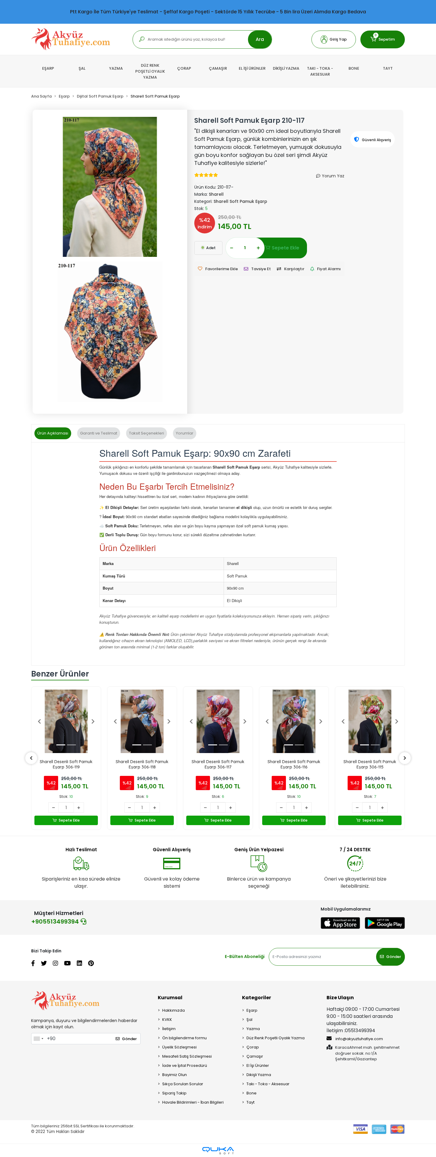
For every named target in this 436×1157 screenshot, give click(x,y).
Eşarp (251, 1010)
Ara (260, 39)
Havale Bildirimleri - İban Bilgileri (193, 1102)
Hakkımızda (173, 1010)
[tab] (52, 433)
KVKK (167, 1019)
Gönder (393, 956)
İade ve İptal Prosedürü (184, 1065)
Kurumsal (170, 997)
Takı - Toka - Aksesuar (267, 1084)
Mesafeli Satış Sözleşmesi (187, 1056)
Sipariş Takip (174, 1093)
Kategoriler (256, 997)
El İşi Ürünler (257, 1065)
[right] (405, 758)
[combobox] (38, 1038)
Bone (251, 1093)
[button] (333, 39)
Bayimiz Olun (174, 1075)
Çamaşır (254, 1056)
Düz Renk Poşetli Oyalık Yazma (275, 1038)
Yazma (253, 1029)
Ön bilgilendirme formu (184, 1038)
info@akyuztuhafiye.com (359, 1039)
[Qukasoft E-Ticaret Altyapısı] (218, 1150)
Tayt (250, 1102)
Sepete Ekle (285, 247)
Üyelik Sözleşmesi (179, 1047)
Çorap (252, 1047)
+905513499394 (55, 921)
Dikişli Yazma (258, 1075)
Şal (249, 1019)
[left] (31, 758)
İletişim (169, 1029)
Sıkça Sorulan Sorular (182, 1084)
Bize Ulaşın (340, 997)
